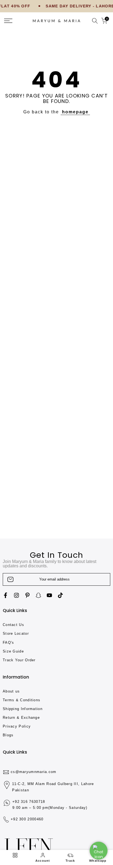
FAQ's (8, 642)
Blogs (8, 735)
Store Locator (16, 633)
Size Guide (13, 651)
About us (11, 691)
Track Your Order (19, 660)
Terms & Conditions (21, 700)
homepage (75, 112)
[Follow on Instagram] (16, 595)
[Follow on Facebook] (5, 595)
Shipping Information (23, 709)
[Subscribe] (100, 579)
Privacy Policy (17, 726)
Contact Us (13, 625)
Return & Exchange (21, 717)
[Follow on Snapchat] (38, 595)
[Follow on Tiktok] (60, 595)
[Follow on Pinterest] (27, 595)
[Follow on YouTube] (49, 595)
